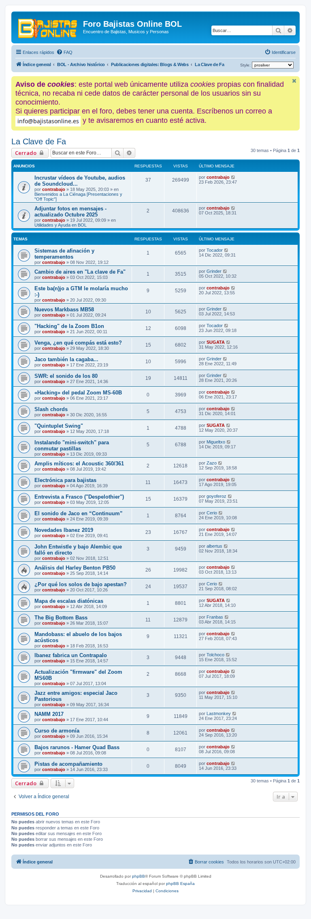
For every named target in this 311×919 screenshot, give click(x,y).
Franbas (215, 617)
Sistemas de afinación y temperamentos (64, 254)
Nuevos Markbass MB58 (64, 309)
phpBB (138, 876)
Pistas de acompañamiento (68, 764)
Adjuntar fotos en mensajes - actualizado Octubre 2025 (70, 212)
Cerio (212, 512)
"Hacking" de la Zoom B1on (69, 326)
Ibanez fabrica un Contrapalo (70, 655)
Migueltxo (216, 441)
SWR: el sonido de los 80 (66, 376)
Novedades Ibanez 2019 (63, 530)
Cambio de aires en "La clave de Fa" (80, 272)
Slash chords (51, 409)
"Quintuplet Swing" (58, 426)
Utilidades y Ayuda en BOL (60, 225)
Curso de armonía (56, 731)
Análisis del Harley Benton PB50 (74, 568)
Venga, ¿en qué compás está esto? (78, 343)
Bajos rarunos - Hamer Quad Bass (76, 747)
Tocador (215, 250)
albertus (214, 546)
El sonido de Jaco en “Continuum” (78, 513)
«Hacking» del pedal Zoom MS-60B (78, 393)
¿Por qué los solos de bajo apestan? (80, 584)
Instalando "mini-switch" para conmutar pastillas (71, 445)
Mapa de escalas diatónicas (68, 601)
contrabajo (53, 189)
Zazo (212, 463)
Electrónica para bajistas (65, 480)
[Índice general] (48, 26)
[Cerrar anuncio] (294, 81)
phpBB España (180, 883)
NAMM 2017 (49, 714)
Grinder (214, 271)
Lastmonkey (219, 713)
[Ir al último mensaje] (233, 177)
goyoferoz (216, 496)
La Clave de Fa (38, 141)
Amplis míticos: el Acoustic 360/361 (79, 464)
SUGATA (216, 342)
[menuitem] (64, 52)
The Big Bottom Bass (60, 618)
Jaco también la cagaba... (66, 359)
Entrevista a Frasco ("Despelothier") (79, 497)
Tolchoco (215, 654)
